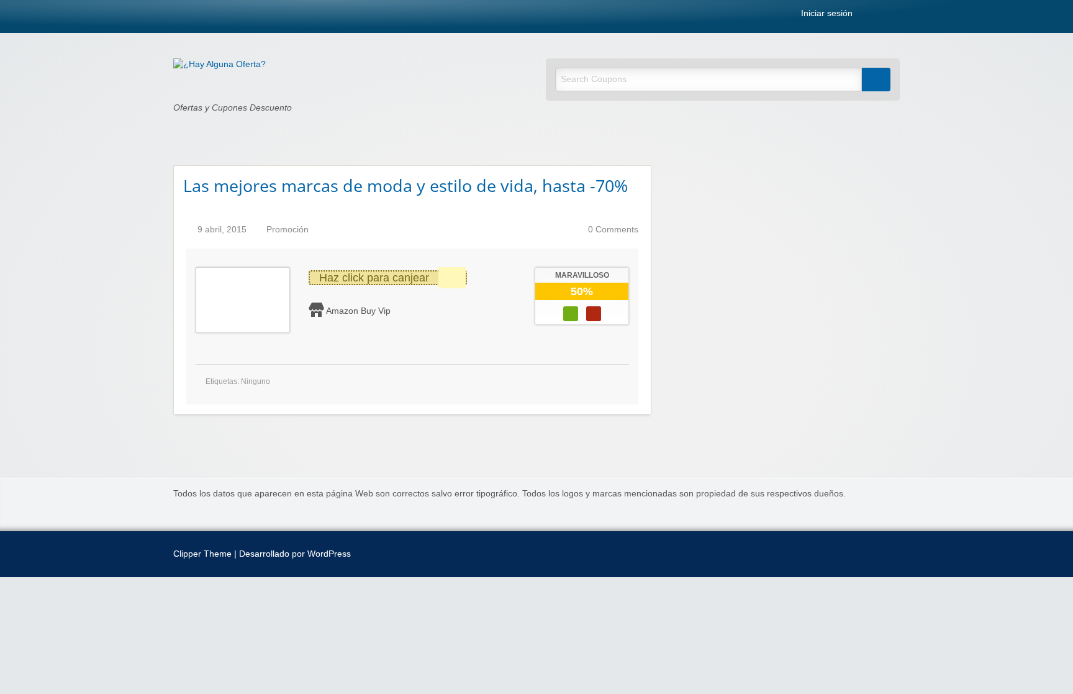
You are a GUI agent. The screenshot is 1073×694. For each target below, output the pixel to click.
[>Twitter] (896, 16)
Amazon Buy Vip (358, 311)
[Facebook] (882, 16)
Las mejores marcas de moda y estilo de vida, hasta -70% (405, 185)
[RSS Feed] (868, 16)
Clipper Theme (202, 554)
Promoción (287, 229)
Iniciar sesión (826, 13)
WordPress (329, 554)
